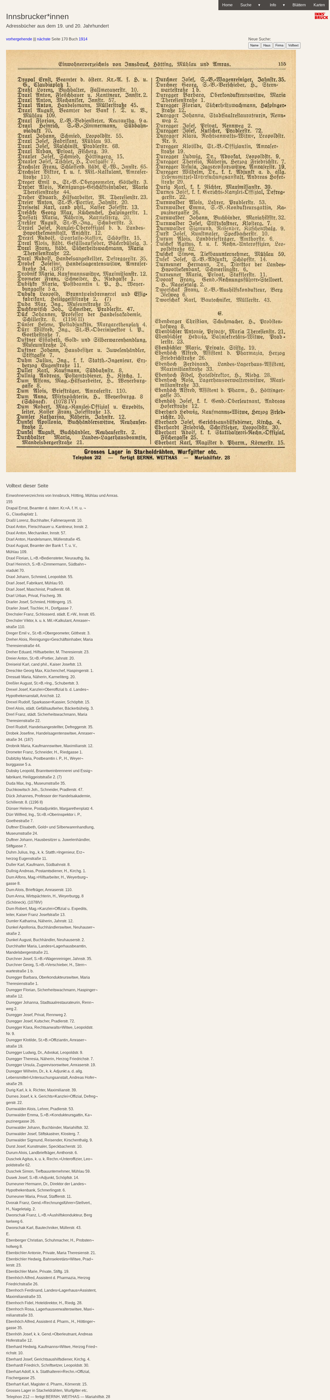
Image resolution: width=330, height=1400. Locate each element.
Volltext (293, 45)
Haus (267, 45)
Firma (279, 45)
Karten (319, 5)
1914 (83, 39)
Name (254, 45)
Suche (250, 5)
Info (276, 5)
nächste (43, 39)
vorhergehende (19, 39)
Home (227, 5)
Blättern (299, 5)
